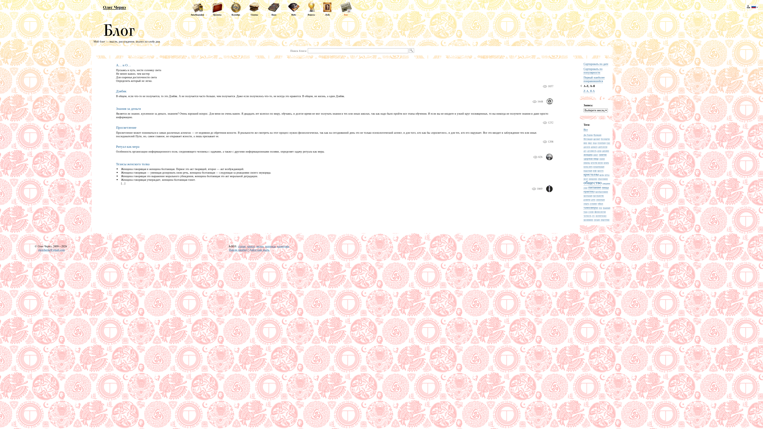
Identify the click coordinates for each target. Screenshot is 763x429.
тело (600, 208)
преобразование (601, 192)
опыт (586, 188)
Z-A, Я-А (589, 91)
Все (586, 129)
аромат (596, 138)
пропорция (588, 196)
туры (586, 212)
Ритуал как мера (127, 146)
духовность (591, 151)
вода (595, 143)
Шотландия (588, 139)
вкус (590, 142)
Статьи (254, 14)
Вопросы (311, 14)
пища (605, 187)
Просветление (126, 127)
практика (589, 191)
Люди (327, 14)
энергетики (605, 220)
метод (607, 175)
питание (594, 187)
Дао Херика (588, 135)
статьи (242, 246)
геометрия (601, 143)
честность (587, 216)
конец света (588, 167)
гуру (608, 143)
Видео (293, 14)
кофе (595, 171)
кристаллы (591, 174)
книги (251, 246)
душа (599, 151)
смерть (586, 204)
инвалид (587, 163)
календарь (283, 246)
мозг (586, 178)
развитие (587, 200)
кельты (606, 163)
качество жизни (597, 163)
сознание (593, 204)
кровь (601, 175)
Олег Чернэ (114, 7)
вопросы (270, 246)
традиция (606, 208)
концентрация (598, 167)
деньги (594, 146)
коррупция (588, 171)
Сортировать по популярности (593, 70)
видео (260, 246)
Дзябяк (121, 91)
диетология (602, 147)
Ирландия (597, 135)
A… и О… (123, 65)
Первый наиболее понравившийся (594, 79)
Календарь (235, 14)
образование (603, 179)
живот (595, 155)
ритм (593, 200)
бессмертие (605, 139)
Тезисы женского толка (133, 164)
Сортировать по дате (596, 64)
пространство (598, 196)
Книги (273, 14)
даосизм (587, 147)
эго (593, 216)
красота (600, 171)
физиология (600, 211)
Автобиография (197, 14)
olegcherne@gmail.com (51, 250)
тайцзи (600, 204)
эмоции (597, 220)
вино (585, 143)
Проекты (217, 14)
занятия (603, 154)
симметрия (600, 200)
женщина (588, 154)
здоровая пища (591, 158)
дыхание (605, 151)
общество (593, 182)
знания (602, 159)
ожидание (606, 183)
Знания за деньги (128, 108)
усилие (591, 212)
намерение (593, 179)
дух (585, 151)
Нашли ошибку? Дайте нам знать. (249, 250)
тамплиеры (591, 207)
